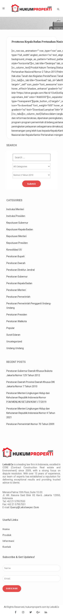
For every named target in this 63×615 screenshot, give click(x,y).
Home (6, 529)
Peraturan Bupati (15, 256)
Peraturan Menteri (16, 290)
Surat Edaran (13, 334)
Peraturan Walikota (16, 321)
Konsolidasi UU (14, 249)
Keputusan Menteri (16, 236)
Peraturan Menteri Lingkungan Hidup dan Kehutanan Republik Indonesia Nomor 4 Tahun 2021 (30, 413)
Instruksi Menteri (15, 209)
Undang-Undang (15, 348)
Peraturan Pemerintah (18, 296)
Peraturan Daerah (15, 263)
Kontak (7, 547)
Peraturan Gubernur (17, 276)
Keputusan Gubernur (17, 222)
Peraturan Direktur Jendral (20, 269)
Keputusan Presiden (17, 243)
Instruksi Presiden (15, 216)
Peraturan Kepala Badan (19, 283)
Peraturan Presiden (16, 314)
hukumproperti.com (35, 607)
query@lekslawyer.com (24, 507)
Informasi (8, 541)
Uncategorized (14, 341)
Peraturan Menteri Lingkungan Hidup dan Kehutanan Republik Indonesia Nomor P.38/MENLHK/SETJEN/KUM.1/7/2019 (28, 397)
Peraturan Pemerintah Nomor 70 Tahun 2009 (30, 424)
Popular (10, 328)
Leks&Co (54, 607)
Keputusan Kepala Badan (19, 229)
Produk (7, 535)
